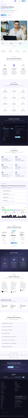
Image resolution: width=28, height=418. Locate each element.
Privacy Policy (12, 415)
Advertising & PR (16, 390)
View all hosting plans (13, 246)
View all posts (24, 300)
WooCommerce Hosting (3, 386)
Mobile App (16, 388)
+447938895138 (20, 396)
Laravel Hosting (2, 387)
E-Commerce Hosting (3, 388)
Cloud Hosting (2, 384)
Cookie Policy (12, 416)
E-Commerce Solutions (17, 387)
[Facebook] (1, 412)
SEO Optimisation (17, 385)
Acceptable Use (16, 416)
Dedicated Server (3, 392)
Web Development (17, 384)
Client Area (2, 408)
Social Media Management (18, 386)
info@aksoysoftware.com (19, 406)
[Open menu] (26, 1)
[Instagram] (5, 412)
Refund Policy (21, 415)
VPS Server (2, 393)
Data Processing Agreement (22, 416)
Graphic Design (16, 389)
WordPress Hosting (3, 385)
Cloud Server (2, 391)
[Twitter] (3, 412)
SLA (23, 415)
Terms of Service (17, 415)
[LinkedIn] (7, 412)
